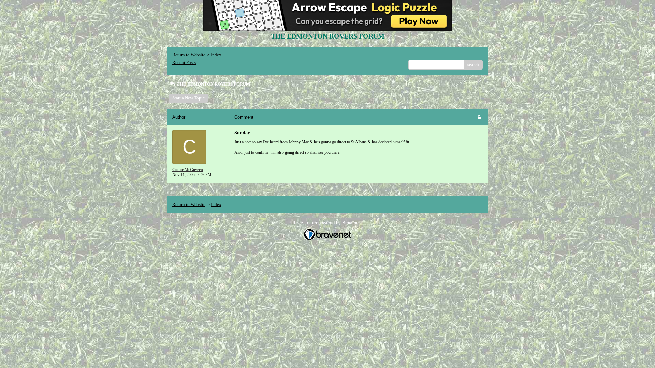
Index (216, 54)
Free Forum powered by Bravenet (327, 222)
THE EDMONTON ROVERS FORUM (213, 84)
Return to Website (188, 54)
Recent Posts (184, 62)
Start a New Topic (188, 98)
